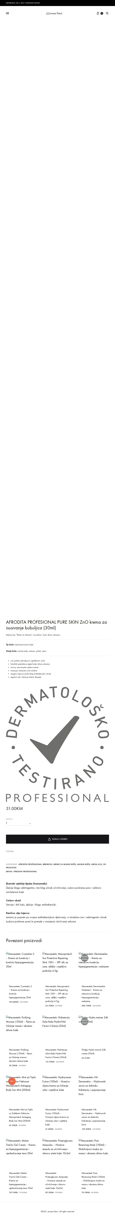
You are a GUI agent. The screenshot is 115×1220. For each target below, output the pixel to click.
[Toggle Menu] (7, 13)
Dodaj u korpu (59, 839)
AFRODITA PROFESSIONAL (30, 864)
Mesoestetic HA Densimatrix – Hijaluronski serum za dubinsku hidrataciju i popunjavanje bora (94, 1117)
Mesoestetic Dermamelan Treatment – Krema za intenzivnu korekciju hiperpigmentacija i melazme (93, 994)
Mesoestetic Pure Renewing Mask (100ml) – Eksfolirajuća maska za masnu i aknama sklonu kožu (93, 1181)
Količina (9, 819)
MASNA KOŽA (83, 864)
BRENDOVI (47, 864)
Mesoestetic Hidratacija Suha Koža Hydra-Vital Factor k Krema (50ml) (56, 1053)
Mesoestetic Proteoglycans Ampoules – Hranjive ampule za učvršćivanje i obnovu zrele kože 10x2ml (56, 1181)
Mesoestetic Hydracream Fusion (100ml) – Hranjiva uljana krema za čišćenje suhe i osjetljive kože (57, 1117)
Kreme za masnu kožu (64, 864)
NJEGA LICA (96, 864)
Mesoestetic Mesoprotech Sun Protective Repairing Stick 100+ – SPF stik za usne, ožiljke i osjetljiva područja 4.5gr (57, 994)
